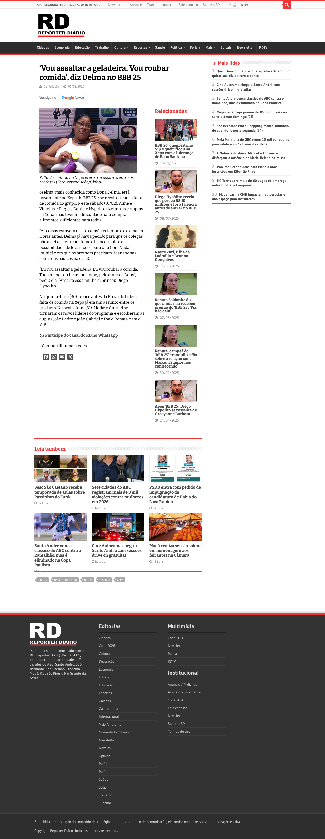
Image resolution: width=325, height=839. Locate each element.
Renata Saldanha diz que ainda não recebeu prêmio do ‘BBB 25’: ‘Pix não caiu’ (176, 305)
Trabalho (102, 47)
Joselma (104, 580)
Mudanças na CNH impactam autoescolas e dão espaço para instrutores (248, 196)
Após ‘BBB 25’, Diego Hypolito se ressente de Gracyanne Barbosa (176, 410)
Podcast (174, 653)
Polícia (195, 47)
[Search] (287, 5)
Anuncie (136, 4)
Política (176, 47)
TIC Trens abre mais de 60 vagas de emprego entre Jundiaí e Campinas (249, 182)
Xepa (120, 580)
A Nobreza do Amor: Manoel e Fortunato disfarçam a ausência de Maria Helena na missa (248, 155)
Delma (88, 580)
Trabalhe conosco (160, 4)
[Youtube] (235, 5)
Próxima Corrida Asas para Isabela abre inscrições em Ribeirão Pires (244, 169)
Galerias (105, 700)
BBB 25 (43, 580)
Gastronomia (108, 708)
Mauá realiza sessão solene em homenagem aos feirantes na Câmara (175, 550)
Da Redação (51, 86)
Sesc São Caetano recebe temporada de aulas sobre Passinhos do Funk (59, 492)
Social (103, 787)
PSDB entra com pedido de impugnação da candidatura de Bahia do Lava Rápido (175, 494)
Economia (62, 47)
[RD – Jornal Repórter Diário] (61, 24)
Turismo (105, 803)
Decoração (106, 661)
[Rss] (230, 5)
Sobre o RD (211, 4)
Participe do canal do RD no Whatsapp (81, 335)
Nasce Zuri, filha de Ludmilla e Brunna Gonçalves (172, 256)
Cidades (43, 47)
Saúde (160, 47)
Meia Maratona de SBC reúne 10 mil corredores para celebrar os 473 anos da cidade (250, 141)
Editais (226, 47)
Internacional (109, 716)
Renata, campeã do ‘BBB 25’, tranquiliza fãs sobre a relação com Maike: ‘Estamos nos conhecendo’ (176, 359)
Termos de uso (179, 731)
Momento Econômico (114, 732)
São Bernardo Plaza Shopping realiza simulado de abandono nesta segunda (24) (250, 128)
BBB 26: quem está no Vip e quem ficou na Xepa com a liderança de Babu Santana (174, 151)
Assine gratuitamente (184, 692)
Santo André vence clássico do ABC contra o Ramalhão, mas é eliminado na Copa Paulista (57, 555)
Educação (82, 47)
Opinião (104, 756)
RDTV (263, 47)
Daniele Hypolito (65, 580)
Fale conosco (188, 4)
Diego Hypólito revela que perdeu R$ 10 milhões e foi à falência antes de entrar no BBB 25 (176, 204)
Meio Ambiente (110, 724)
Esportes (140, 47)
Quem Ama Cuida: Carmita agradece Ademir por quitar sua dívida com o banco (251, 73)
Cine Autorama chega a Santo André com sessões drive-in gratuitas (117, 550)
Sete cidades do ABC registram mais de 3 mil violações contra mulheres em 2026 (117, 494)
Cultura (120, 47)
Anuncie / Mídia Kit (182, 684)
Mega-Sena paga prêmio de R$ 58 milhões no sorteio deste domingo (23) (249, 114)
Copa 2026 (107, 645)
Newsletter (116, 4)
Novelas (105, 748)
